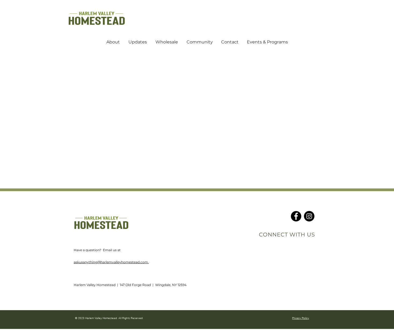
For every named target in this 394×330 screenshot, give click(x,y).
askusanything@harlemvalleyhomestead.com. (111, 262)
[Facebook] (296, 216)
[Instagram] (309, 216)
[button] (113, 42)
